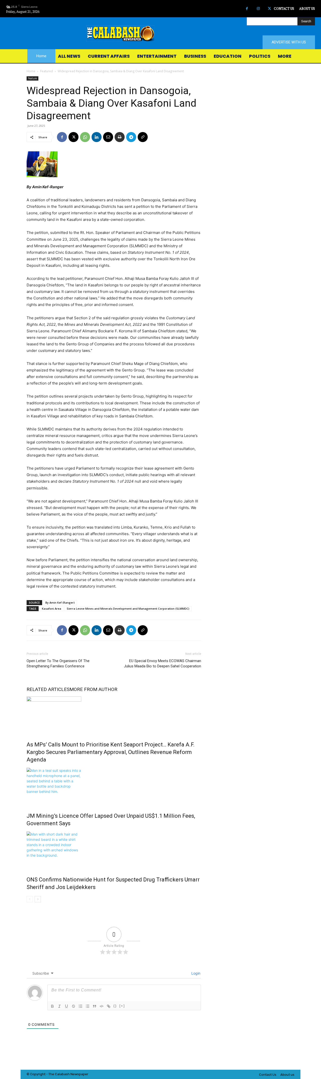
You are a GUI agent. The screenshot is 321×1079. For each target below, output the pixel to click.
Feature (32, 78)
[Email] (108, 137)
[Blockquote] (94, 1006)
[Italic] (59, 1006)
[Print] (120, 137)
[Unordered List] (87, 1006)
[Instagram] (258, 8)
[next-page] (38, 899)
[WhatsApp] (85, 137)
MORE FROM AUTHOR (93, 689)
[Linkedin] (97, 137)
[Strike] (73, 1006)
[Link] (108, 1006)
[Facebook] (247, 8)
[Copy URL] (143, 137)
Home (31, 71)
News (74, 1074)
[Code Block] (101, 1006)
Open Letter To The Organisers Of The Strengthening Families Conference (58, 663)
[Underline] (66, 1006)
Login (195, 973)
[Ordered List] (80, 1006)
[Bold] (52, 1006)
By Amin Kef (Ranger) (60, 602)
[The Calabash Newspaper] (160, 33)
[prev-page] (30, 899)
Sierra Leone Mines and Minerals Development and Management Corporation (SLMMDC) (128, 608)
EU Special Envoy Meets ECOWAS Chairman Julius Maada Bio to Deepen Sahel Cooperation (162, 663)
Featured (46, 71)
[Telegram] (131, 137)
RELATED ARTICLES (48, 689)
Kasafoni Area (51, 608)
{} (115, 1006)
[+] (122, 1006)
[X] (269, 8)
